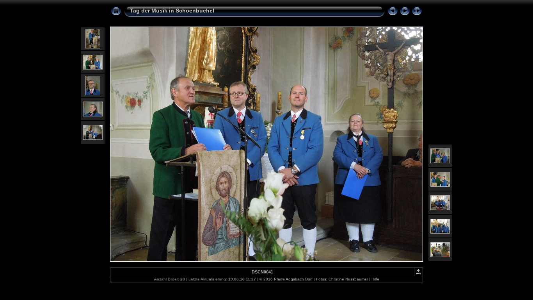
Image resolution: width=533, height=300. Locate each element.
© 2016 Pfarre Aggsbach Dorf (286, 279)
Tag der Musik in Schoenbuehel (172, 10)
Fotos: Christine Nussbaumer (342, 279)
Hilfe (375, 279)
